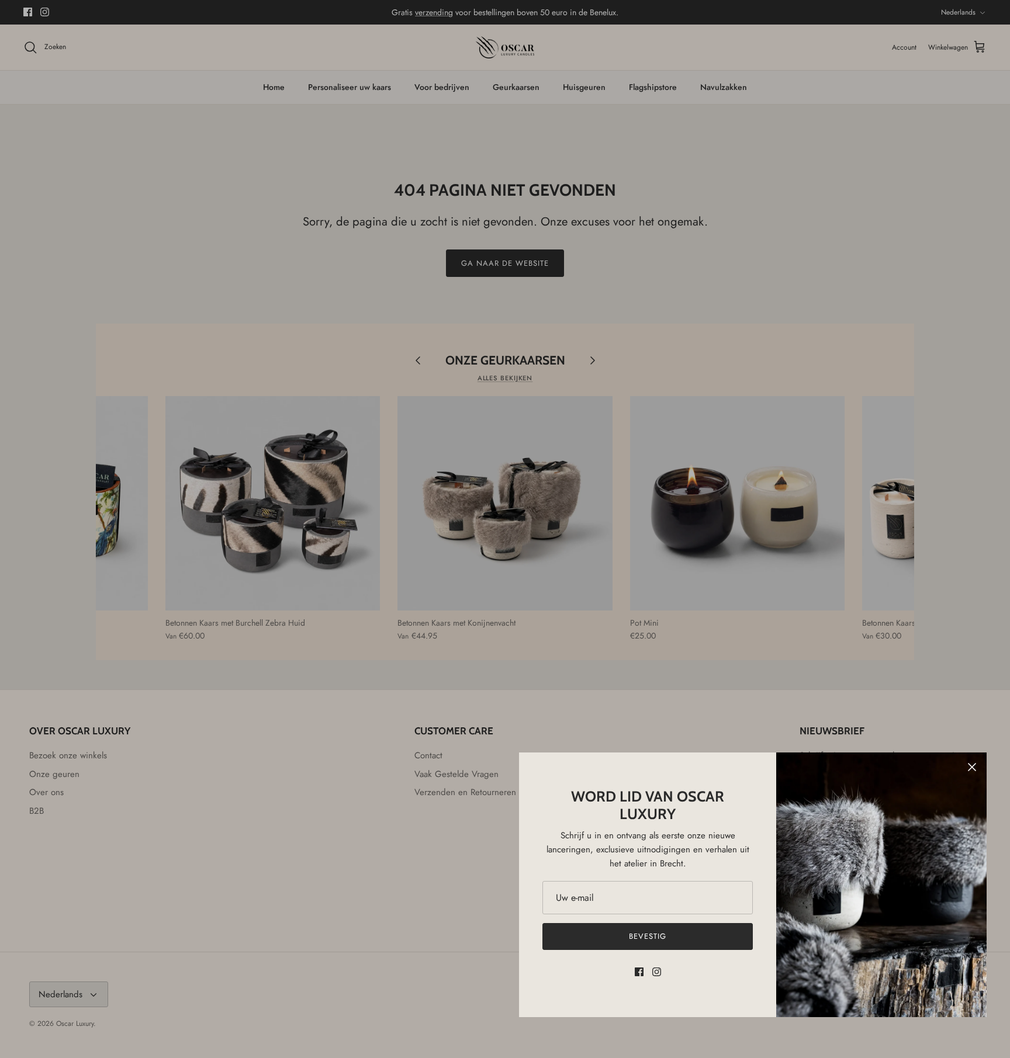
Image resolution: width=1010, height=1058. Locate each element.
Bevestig (647, 936)
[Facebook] (639, 971)
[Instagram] (656, 971)
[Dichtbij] (972, 767)
